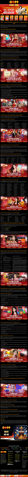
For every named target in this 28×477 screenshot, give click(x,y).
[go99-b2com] (14, 2)
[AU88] (7, 475)
